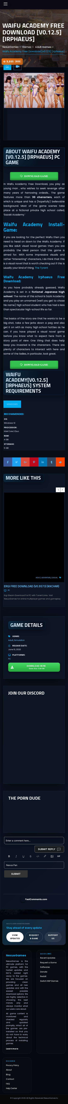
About (9, 1069)
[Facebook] (7, 462)
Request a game (34, 937)
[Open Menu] (5, 3)
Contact (10, 1079)
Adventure (46, 578)
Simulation (19, 640)
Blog (8, 1074)
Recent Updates (47, 958)
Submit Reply (46, 849)
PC (9, 590)
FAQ (8, 1083)
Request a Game (48, 962)
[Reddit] (60, 462)
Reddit (43, 976)
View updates (15, 937)
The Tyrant (41, 267)
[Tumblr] (51, 462)
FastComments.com (36, 899)
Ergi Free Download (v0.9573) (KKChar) (31, 586)
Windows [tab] (12, 404)
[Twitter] (16, 462)
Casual (54, 578)
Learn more (12, 1049)
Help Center (11, 1088)
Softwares (45, 967)
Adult (38, 578)
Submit (16, 873)
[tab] (7, 66)
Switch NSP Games (49, 981)
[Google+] (25, 462)
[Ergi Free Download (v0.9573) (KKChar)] (34, 537)
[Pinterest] (34, 462)
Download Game (36, 176)
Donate (43, 971)
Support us (53, 937)
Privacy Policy (12, 1065)
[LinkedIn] (42, 462)
